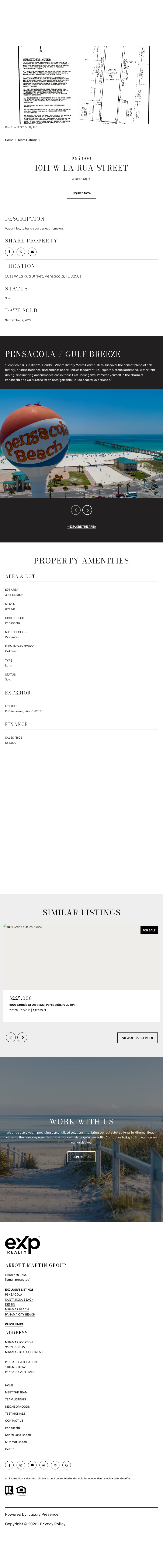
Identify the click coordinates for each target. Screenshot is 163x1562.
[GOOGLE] (66, 1465)
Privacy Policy (53, 1523)
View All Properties (137, 1037)
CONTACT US (14, 1420)
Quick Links (14, 1324)
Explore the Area (82, 526)
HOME (9, 1385)
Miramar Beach (17, 1309)
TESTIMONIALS (15, 1413)
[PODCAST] (55, 1465)
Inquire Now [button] (81, 193)
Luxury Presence (43, 1514)
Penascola (12, 1427)
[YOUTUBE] (32, 1465)
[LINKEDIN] (43, 1465)
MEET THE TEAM (16, 1392)
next (87, 510)
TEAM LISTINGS (15, 1399)
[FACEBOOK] (9, 1465)
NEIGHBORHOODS (17, 1406)
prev (76, 510)
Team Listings (27, 139)
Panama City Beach (20, 1314)
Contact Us (81, 1156)
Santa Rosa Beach (19, 1299)
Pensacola (13, 1294)
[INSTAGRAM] (21, 1465)
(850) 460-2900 (16, 1274)
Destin (10, 1304)
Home (9, 139)
